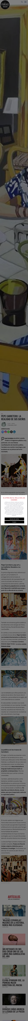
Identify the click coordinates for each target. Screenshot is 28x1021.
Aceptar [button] (14, 522)
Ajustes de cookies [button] (14, 519)
